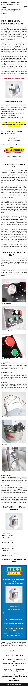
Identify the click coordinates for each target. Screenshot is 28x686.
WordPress (18, 684)
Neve (8, 684)
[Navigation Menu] (25, 7)
